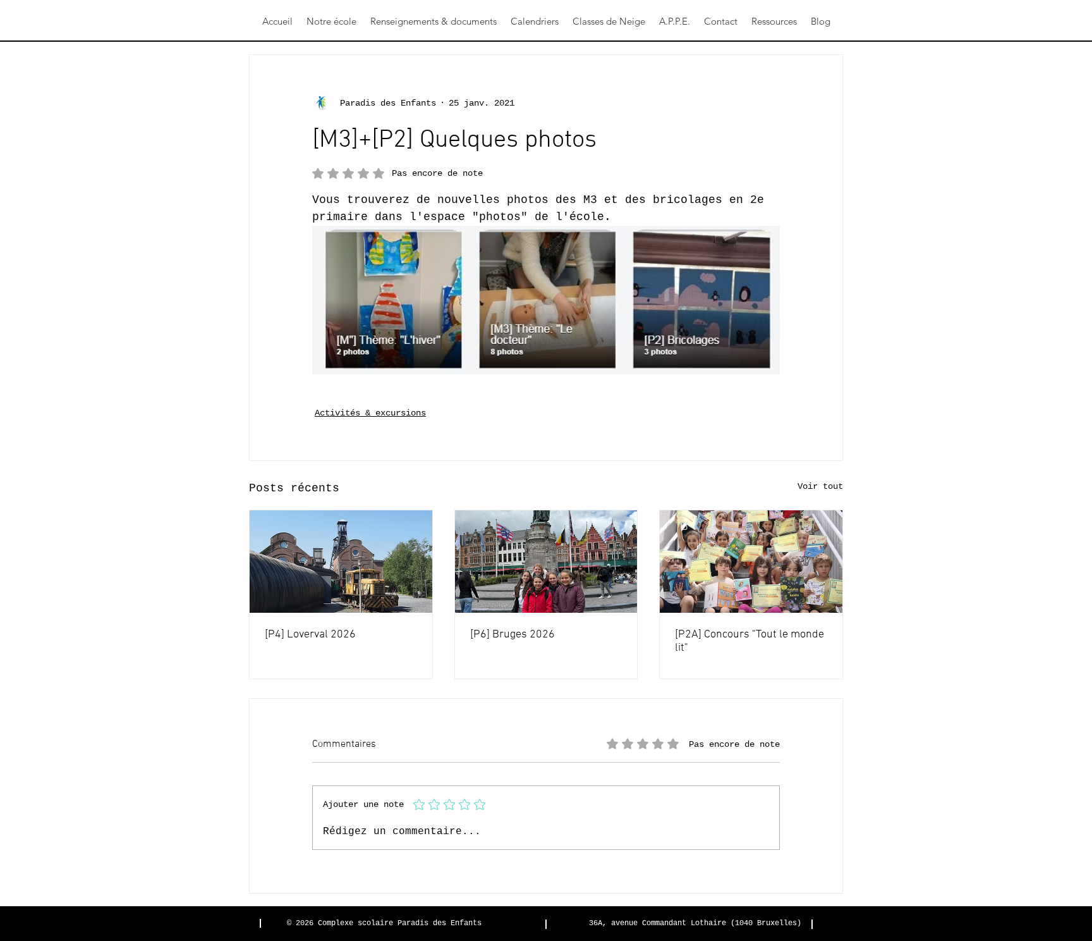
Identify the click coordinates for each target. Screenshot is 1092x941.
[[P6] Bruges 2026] (546, 561)
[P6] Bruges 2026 (512, 634)
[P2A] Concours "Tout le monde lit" (749, 641)
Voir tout (820, 486)
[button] (331, 21)
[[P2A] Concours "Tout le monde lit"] (751, 561)
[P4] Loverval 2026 (310, 634)
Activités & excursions (370, 413)
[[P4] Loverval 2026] (341, 561)
